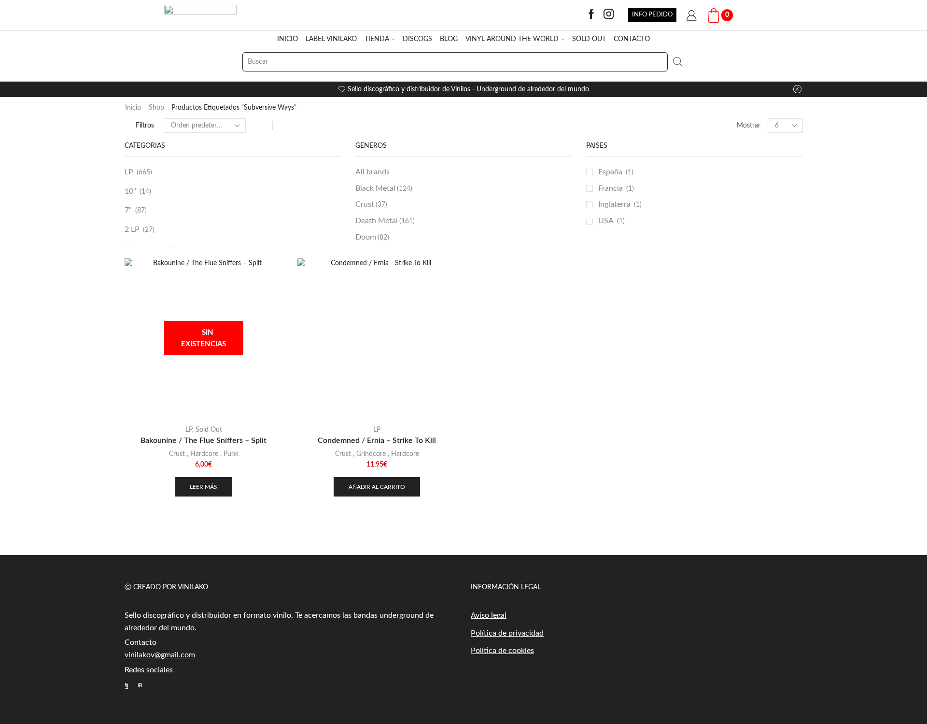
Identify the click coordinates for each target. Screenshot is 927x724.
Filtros (145, 125)
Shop (156, 107)
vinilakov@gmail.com (160, 655)
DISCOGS (417, 39)
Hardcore (204, 454)
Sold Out (209, 429)
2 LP (132, 229)
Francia (610, 188)
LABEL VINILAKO (331, 39)
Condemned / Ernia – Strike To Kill (377, 440)
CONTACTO (632, 39)
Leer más (203, 487)
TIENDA (377, 39)
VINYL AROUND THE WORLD (512, 39)
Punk (231, 454)
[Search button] (677, 61)
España (610, 172)
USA (606, 221)
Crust (371, 204)
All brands (372, 172)
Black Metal (383, 188)
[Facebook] (591, 15)
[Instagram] (609, 15)
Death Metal (385, 221)
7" (128, 210)
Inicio (133, 107)
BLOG (449, 39)
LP (129, 172)
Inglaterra (614, 204)
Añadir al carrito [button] (377, 487)
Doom (372, 237)
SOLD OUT (589, 39)
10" (130, 191)
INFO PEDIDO (652, 14)
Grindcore (371, 454)
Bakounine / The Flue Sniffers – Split (203, 440)
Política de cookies (502, 650)
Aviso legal (488, 615)
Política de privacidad (507, 633)
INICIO (287, 39)
